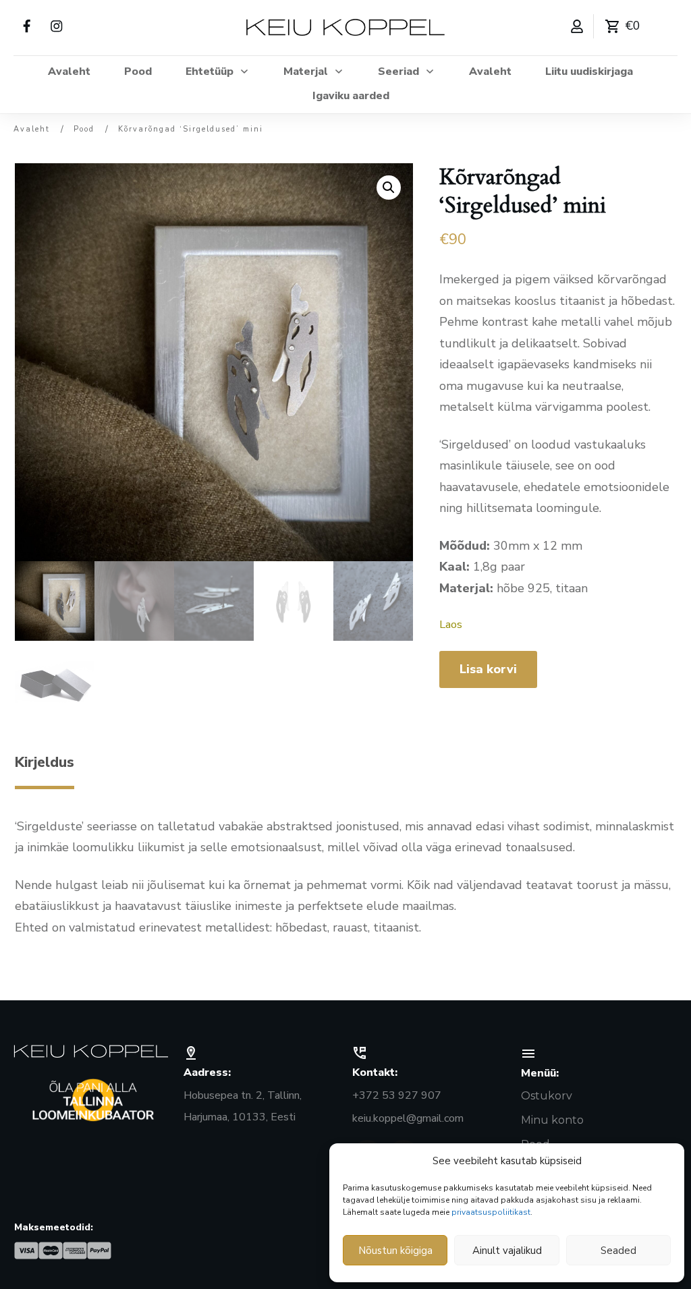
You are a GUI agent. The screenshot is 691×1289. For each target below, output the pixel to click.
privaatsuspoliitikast (490, 1212)
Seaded (618, 1250)
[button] (389, 187)
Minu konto (552, 1120)
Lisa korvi (488, 669)
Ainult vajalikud (507, 1250)
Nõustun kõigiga (395, 1250)
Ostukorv (546, 1095)
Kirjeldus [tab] (44, 762)
